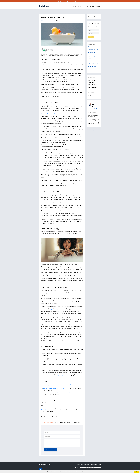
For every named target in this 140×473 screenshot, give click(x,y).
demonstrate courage (93, 61)
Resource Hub (90, 6)
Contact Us (94, 464)
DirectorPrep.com (45, 409)
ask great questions (93, 49)
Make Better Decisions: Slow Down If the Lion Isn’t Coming (57, 384)
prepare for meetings (93, 63)
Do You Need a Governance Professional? (92, 82)
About (74, 6)
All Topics (90, 46)
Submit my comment (50, 449)
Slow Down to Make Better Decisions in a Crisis (54, 388)
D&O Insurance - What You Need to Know (92, 93)
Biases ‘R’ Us (54, 309)
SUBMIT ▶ (91, 36)
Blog (85, 6)
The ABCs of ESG (59, 375)
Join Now (80, 6)
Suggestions (87, 464)
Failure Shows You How (92, 88)
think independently (46, 20)
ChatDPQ (98, 6)
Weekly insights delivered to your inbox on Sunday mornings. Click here (70, 1)
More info (85, 471)
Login (99, 464)
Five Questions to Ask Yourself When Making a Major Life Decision (58, 393)
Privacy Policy (80, 464)
